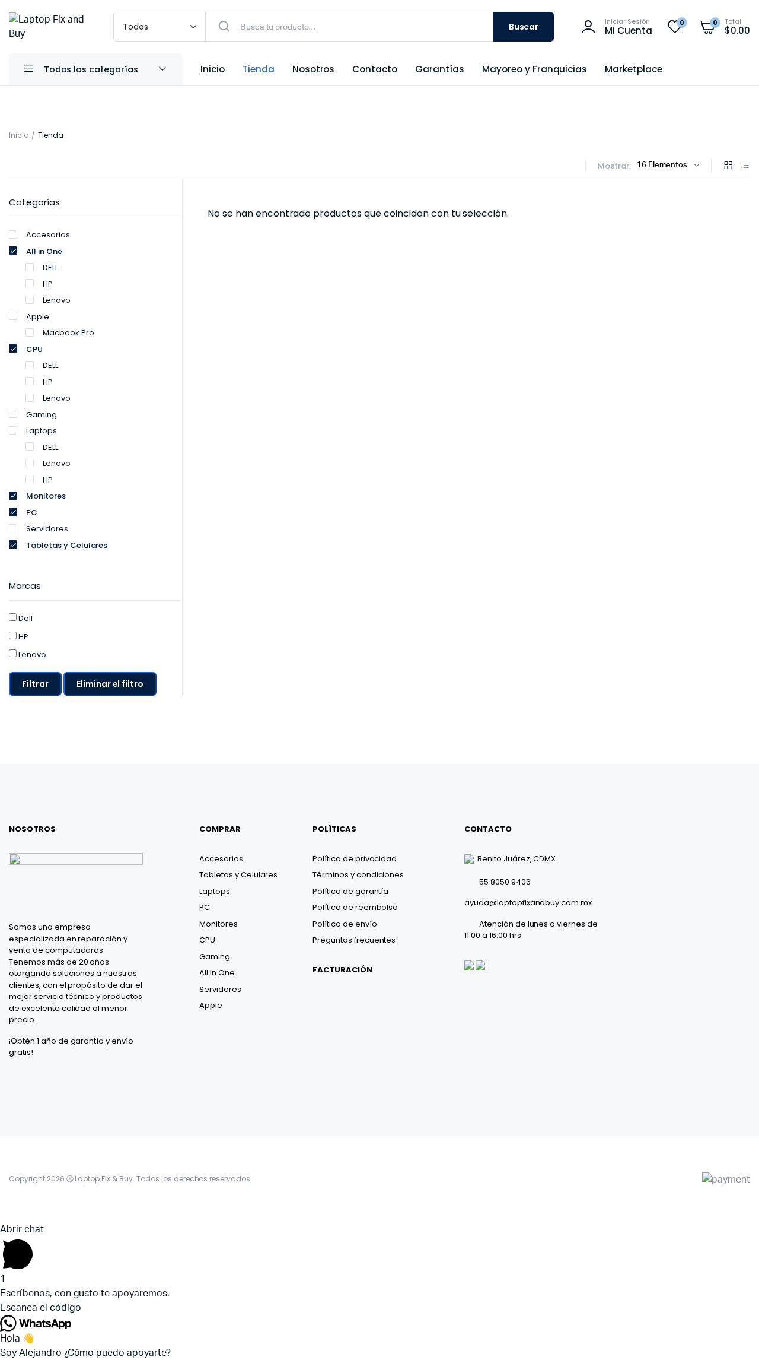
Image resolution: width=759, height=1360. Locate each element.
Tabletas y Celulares (66, 545)
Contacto (374, 69)
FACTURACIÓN (342, 969)
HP (48, 284)
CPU (34, 349)
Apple (37, 316)
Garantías (439, 69)
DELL (50, 267)
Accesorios (48, 234)
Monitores (46, 496)
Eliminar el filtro (109, 684)
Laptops (41, 430)
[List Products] (745, 166)
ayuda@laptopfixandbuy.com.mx (528, 902)
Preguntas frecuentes (354, 940)
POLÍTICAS (334, 829)
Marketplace (633, 69)
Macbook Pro (68, 332)
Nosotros (313, 69)
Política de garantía (350, 891)
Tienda (259, 69)
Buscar (524, 27)
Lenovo (57, 300)
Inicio (212, 69)
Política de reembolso (355, 907)
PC (31, 512)
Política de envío (344, 924)
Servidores (47, 528)
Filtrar (35, 684)
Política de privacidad (354, 858)
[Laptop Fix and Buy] (49, 26)
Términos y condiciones (358, 874)
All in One (44, 251)
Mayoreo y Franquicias (534, 69)
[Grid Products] (728, 166)
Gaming (41, 414)
